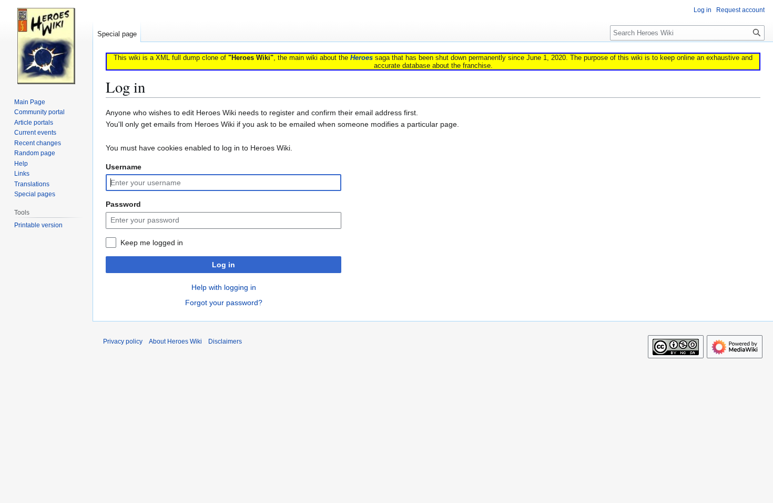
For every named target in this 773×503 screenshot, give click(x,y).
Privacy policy (123, 341)
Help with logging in (223, 287)
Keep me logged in (151, 242)
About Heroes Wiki (175, 341)
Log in (223, 264)
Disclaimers (225, 341)
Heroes (361, 58)
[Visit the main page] (46, 42)
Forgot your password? (223, 302)
